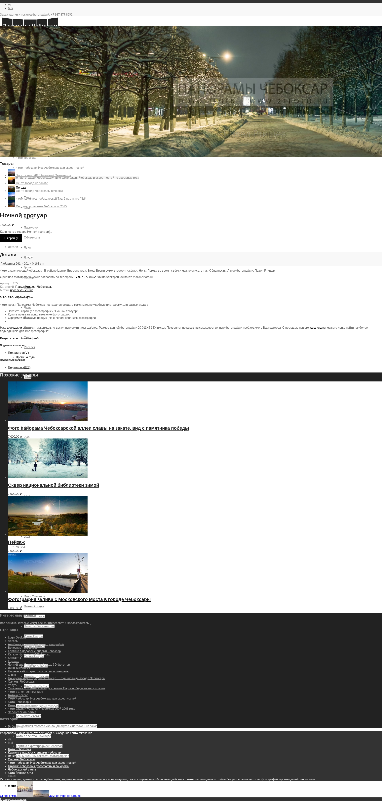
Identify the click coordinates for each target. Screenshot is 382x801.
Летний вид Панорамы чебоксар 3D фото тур (39, 664)
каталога (316, 327)
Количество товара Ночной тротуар (24, 231)
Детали (13, 246)
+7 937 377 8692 (61, 14)
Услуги (12, 685)
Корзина (13, 661)
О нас (12, 674)
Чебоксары (44, 286)
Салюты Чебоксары (21, 681)
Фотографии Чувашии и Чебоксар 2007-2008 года (41, 708)
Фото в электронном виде (25, 691)
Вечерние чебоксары (22, 647)
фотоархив (14, 327)
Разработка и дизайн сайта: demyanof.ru (27, 733)
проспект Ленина (21, 290)
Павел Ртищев (25, 286)
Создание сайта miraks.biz (74, 733)
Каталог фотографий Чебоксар (29, 654)
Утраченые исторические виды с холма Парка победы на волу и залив (56, 688)
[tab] (195, 246)
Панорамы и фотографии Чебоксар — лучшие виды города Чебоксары (56, 678)
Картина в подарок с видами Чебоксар (34, 651)
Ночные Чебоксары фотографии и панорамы (38, 671)
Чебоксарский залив (22, 712)
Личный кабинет (19, 668)
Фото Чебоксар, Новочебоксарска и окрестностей (42, 698)
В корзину (11, 238)
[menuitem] (195, 749)
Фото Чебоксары (19, 701)
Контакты (14, 657)
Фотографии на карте (22, 705)
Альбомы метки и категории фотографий (36, 644)
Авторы (21, 546)
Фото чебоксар (18, 695)
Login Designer (17, 637)
